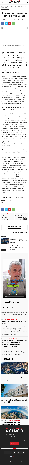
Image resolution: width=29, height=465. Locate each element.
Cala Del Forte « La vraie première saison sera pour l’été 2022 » (21, 217)
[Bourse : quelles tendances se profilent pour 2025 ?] (5, 234)
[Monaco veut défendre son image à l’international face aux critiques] (14, 412)
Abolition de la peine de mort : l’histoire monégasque (7, 217)
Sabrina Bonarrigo (7, 19)
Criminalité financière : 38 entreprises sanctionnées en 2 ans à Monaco (18, 240)
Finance (7, 200)
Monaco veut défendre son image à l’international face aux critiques (11, 423)
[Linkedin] (14, 452)
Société (3, 375)
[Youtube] (23, 452)
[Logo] (14, 1)
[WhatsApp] (13, 23)
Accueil (2, 6)
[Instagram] (10, 452)
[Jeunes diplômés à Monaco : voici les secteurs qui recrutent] (14, 368)
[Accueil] (14, 457)
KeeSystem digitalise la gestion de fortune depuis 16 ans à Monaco (18, 247)
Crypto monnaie (5, 202)
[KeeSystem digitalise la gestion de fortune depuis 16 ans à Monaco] (5, 248)
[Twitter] (6, 23)
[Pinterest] (9, 23)
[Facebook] (2, 23)
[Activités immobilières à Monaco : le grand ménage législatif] (14, 390)
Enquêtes (4, 236)
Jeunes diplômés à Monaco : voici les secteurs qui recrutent (12, 379)
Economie (6, 9)
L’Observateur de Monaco (9, 308)
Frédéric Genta (19, 200)
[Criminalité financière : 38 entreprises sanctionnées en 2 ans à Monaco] (5, 241)
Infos (6, 6)
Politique (3, 338)
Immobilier (4, 398)
